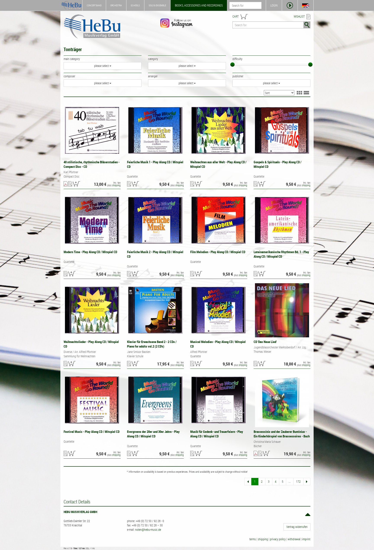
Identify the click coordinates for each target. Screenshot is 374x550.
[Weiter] (306, 481)
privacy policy (278, 539)
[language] (305, 5)
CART (235, 16)
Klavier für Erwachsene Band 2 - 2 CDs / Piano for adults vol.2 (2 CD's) (152, 344)
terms (252, 539)
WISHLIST (299, 16)
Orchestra (116, 5)
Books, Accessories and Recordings (199, 5)
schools (135, 5)
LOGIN (273, 5)
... (290, 481)
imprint (306, 539)
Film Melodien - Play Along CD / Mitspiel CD (217, 252)
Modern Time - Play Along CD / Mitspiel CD (90, 252)
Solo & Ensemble (157, 5)
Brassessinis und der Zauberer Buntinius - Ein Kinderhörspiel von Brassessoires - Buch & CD (282, 436)
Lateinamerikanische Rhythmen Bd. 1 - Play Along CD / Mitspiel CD (281, 254)
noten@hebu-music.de (148, 529)
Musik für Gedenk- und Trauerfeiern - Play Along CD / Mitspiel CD (216, 433)
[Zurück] (247, 481)
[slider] (232, 64)
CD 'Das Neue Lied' (265, 342)
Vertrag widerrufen (297, 527)
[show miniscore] (66, 184)
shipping (116, 185)
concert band (94, 5)
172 (298, 481)
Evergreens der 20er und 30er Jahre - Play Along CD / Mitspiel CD (153, 433)
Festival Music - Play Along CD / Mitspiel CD (91, 431)
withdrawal (294, 539)
